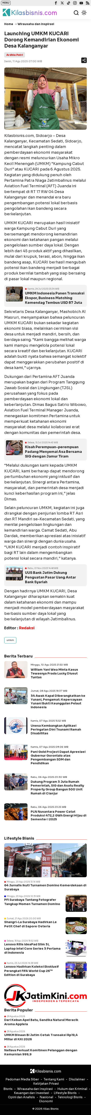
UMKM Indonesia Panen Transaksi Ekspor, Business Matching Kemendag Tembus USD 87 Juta (54, 298)
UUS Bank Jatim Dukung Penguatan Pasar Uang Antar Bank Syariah (50, 577)
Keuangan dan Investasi (31, 1093)
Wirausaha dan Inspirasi (35, 1089)
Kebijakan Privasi (46, 1083)
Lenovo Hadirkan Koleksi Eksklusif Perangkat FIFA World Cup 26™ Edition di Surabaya (31, 971)
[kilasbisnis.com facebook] (55, 3)
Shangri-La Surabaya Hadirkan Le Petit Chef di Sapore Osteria (30, 924)
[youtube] (81, 3)
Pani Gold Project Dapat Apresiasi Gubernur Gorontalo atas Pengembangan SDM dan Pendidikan (58, 757)
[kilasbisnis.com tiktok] (68, 3)
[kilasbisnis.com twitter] (62, 3)
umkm (10, 640)
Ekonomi (46, 1101)
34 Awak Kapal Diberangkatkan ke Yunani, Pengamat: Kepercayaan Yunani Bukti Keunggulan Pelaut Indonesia (58, 701)
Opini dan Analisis (21, 1097)
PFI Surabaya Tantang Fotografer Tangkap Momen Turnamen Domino (32, 902)
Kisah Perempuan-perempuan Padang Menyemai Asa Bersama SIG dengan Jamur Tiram (53, 452)
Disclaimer (77, 1079)
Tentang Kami (54, 1079)
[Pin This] (84, 60)
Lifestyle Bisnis (65, 1093)
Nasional (46, 1097)
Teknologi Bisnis (70, 1097)
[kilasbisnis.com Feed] (87, 3)
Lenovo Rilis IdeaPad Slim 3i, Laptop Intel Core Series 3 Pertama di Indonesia (32, 948)
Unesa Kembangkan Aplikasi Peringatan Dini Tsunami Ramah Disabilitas (56, 729)
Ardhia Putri (14, 54)
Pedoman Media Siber (22, 1079)
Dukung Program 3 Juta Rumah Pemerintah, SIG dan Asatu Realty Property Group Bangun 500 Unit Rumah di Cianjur (57, 787)
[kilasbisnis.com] (45, 1071)
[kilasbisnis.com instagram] (74, 3)
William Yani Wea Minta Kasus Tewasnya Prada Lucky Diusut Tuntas (54, 673)
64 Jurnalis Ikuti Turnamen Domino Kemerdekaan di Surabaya (45, 887)
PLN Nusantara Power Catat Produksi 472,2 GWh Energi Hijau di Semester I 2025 (58, 815)
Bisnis (7, 1089)
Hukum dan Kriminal (72, 1089)
